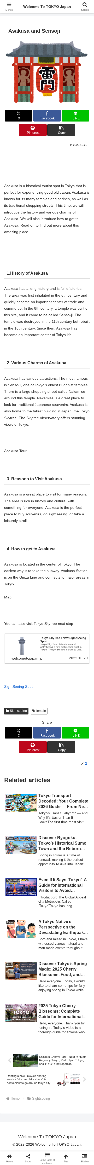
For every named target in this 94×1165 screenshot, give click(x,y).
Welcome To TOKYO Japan (47, 6)
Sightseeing (18, 711)
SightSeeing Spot (18, 686)
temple (41, 711)
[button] (61, 130)
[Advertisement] (47, 163)
